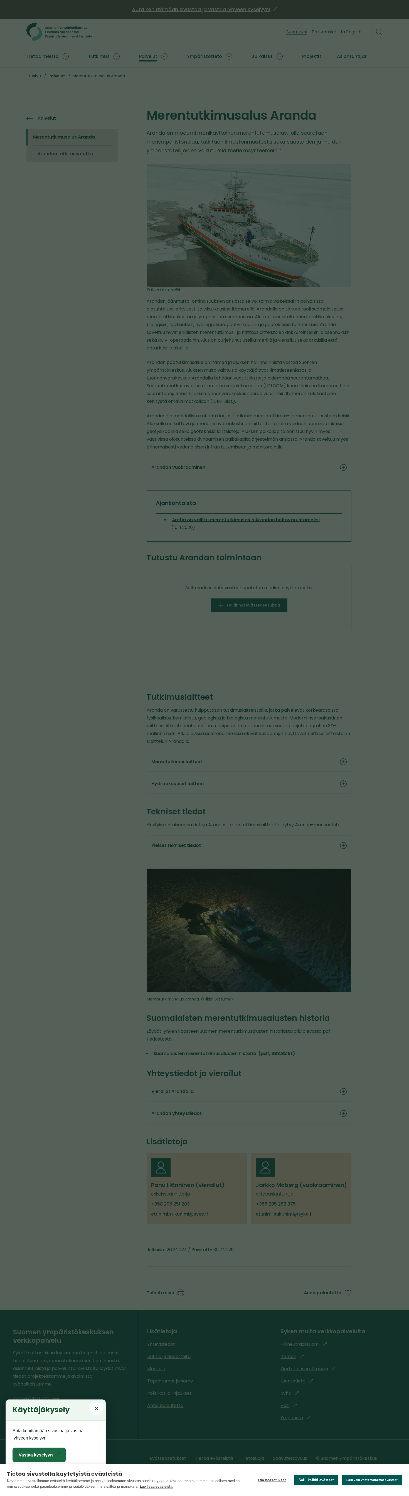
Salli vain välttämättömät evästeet (372, 1480)
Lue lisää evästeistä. (156, 1486)
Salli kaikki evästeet (316, 1480)
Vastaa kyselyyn (40, 1457)
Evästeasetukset (272, 1480)
